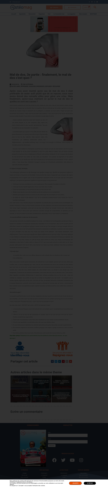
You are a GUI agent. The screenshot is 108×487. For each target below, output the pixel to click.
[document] (54, 243)
